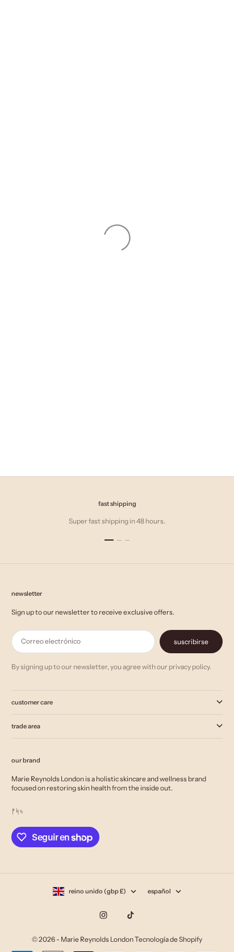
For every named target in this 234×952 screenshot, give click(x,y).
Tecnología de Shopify (168, 939)
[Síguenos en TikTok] (130, 915)
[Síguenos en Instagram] (103, 915)
